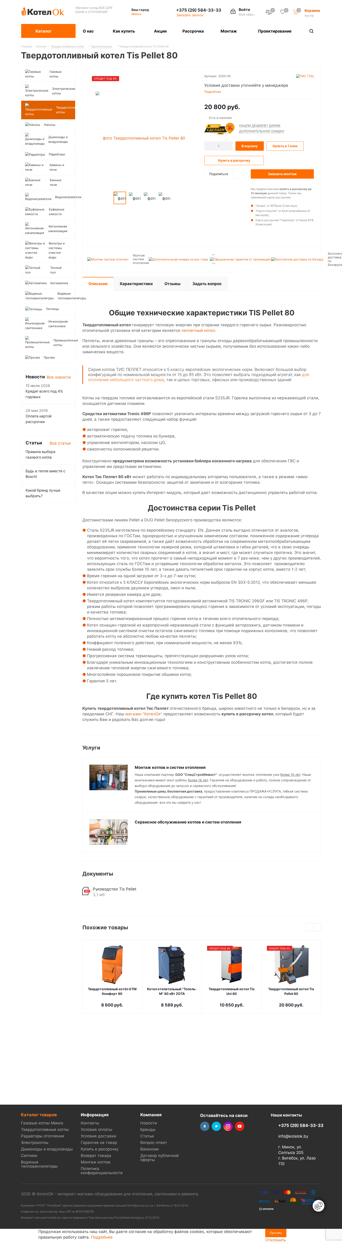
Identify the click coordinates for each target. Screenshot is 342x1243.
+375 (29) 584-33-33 (198, 10)
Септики (29, 1155)
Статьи (147, 1136)
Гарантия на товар (99, 1142)
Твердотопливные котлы (45, 1129)
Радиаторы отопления (42, 1136)
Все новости (59, 377)
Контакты (90, 1123)
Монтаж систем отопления (141, 259)
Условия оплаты (96, 1129)
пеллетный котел (198, 330)
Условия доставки (98, 1136)
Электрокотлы (34, 1142)
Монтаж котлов (96, 1162)
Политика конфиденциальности (102, 1170)
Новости (148, 1123)
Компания (151, 1114)
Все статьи (60, 443)
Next (176, 198)
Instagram (228, 1126)
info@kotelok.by (293, 1136)
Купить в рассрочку (99, 1149)
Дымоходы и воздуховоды (47, 1149)
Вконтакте (204, 1126)
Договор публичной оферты (159, 1157)
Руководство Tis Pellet (114, 889)
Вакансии (149, 1149)
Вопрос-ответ (153, 1142)
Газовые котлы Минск (42, 1123)
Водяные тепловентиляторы (39, 1164)
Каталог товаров (39, 1114)
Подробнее (102, 1237)
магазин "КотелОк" (143, 714)
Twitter (216, 1126)
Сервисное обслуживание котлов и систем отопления (188, 822)
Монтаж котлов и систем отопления (170, 767)
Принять (276, 1233)
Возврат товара (96, 1155)
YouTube (239, 1126)
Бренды (147, 1129)
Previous (108, 198)
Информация (95, 1114)
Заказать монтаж (282, 174)
